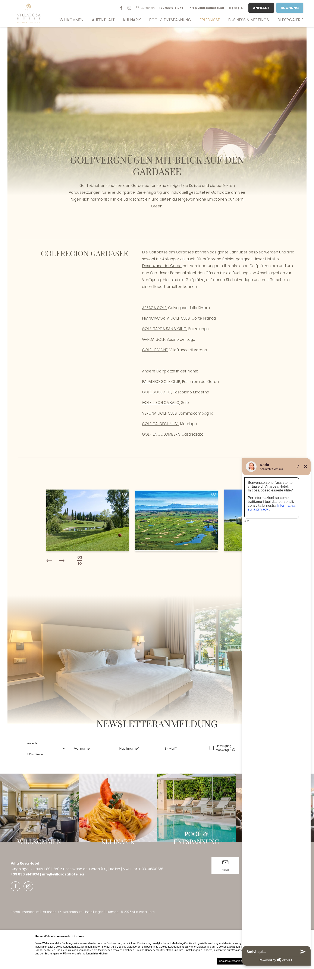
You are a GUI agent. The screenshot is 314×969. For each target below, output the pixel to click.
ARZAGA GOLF (154, 307)
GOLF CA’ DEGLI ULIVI (160, 423)
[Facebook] (121, 8)
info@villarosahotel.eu (63, 874)
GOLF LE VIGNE (155, 350)
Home (16, 912)
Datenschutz (52, 912)
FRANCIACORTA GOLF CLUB (166, 318)
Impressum (31, 912)
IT (230, 8)
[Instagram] (129, 8)
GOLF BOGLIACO (156, 392)
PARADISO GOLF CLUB (161, 381)
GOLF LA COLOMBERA (161, 434)
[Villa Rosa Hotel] (24, 13)
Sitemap (112, 912)
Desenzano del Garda (162, 265)
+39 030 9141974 (25, 874)
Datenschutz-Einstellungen (83, 912)
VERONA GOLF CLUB (159, 413)
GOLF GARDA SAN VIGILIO (164, 328)
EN (241, 8)
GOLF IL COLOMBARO (160, 402)
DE (235, 8)
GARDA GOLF (153, 339)
